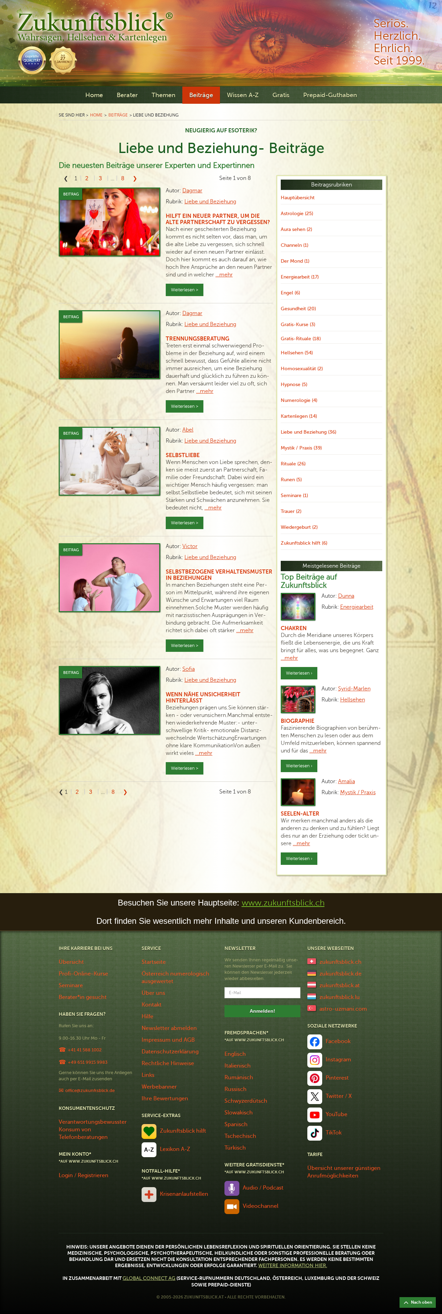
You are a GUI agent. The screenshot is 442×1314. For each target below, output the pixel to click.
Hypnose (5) (294, 384)
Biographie (297, 721)
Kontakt (152, 1005)
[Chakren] (298, 606)
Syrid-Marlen (354, 689)
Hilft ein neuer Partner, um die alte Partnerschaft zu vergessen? (218, 219)
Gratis (280, 95)
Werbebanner (159, 1087)
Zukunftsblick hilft (183, 1131)
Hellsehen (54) (297, 352)
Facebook (338, 1041)
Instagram (338, 1060)
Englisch (235, 1054)
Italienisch (237, 1066)
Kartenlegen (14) (299, 416)
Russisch (235, 1089)
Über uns (153, 993)
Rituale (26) (293, 463)
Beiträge (201, 95)
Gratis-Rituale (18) (301, 338)
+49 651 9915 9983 (87, 1062)
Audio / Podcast (263, 1188)
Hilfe (147, 1016)
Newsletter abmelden (169, 1028)
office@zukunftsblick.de (90, 1090)
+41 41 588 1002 (85, 1049)
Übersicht (71, 962)
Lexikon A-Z (175, 1149)
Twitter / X (339, 1096)
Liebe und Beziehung (210, 202)
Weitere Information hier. (292, 1265)
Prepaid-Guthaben (330, 95)
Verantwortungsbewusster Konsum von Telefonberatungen (93, 1129)
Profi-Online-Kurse (83, 974)
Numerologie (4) (299, 400)
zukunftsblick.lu (339, 997)
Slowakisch (238, 1113)
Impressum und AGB (168, 1040)
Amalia (346, 781)
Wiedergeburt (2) (299, 527)
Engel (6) (290, 292)
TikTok (334, 1133)
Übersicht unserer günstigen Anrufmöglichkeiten (344, 1172)
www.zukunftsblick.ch (283, 903)
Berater (127, 95)
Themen (163, 95)
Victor (190, 546)
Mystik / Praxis (358, 792)
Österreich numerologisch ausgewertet (175, 977)
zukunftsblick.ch (340, 962)
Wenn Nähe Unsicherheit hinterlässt (203, 697)
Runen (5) (291, 479)
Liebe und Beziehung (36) (308, 432)
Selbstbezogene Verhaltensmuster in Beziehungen (219, 575)
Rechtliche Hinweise (168, 1063)
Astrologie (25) (297, 213)
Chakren (294, 628)
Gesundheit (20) (298, 308)
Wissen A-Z (243, 95)
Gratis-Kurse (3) (298, 324)
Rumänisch (238, 1077)
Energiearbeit (356, 607)
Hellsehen (352, 700)
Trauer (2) (291, 511)
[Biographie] (298, 699)
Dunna (346, 596)
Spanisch (236, 1124)
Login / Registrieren (83, 1175)
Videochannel (260, 1206)
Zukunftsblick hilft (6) (304, 543)
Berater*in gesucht (83, 997)
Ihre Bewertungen (165, 1098)
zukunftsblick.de (340, 974)
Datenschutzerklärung (170, 1052)
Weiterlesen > (184, 289)
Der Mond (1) (295, 261)
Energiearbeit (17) (300, 277)
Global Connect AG (149, 1278)
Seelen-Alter (300, 814)
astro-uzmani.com (343, 1009)
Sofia (188, 669)
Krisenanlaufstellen (184, 1194)
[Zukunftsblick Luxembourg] (311, 995)
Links (148, 1075)
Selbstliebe (183, 455)
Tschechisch (240, 1136)
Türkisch (235, 1148)
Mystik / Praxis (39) (301, 448)
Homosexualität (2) (302, 368)
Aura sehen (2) (296, 229)
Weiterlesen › (299, 673)
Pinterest (337, 1078)
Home (94, 95)
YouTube (336, 1114)
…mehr (224, 275)
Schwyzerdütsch (245, 1101)
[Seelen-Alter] (298, 792)
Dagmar (192, 191)
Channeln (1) (294, 245)
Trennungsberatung (197, 339)
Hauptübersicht (298, 197)
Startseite (154, 962)
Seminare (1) (294, 495)
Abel (187, 430)
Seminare (71, 985)
